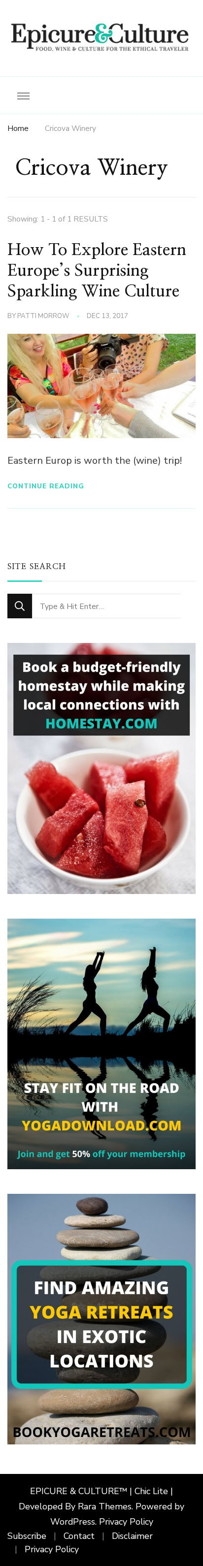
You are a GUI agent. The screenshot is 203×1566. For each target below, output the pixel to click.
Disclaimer (132, 1536)
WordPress (72, 1522)
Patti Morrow (43, 316)
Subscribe (26, 1536)
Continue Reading (45, 486)
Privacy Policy (126, 1522)
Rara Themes (105, 1507)
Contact (79, 1536)
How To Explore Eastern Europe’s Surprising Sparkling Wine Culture (96, 271)
